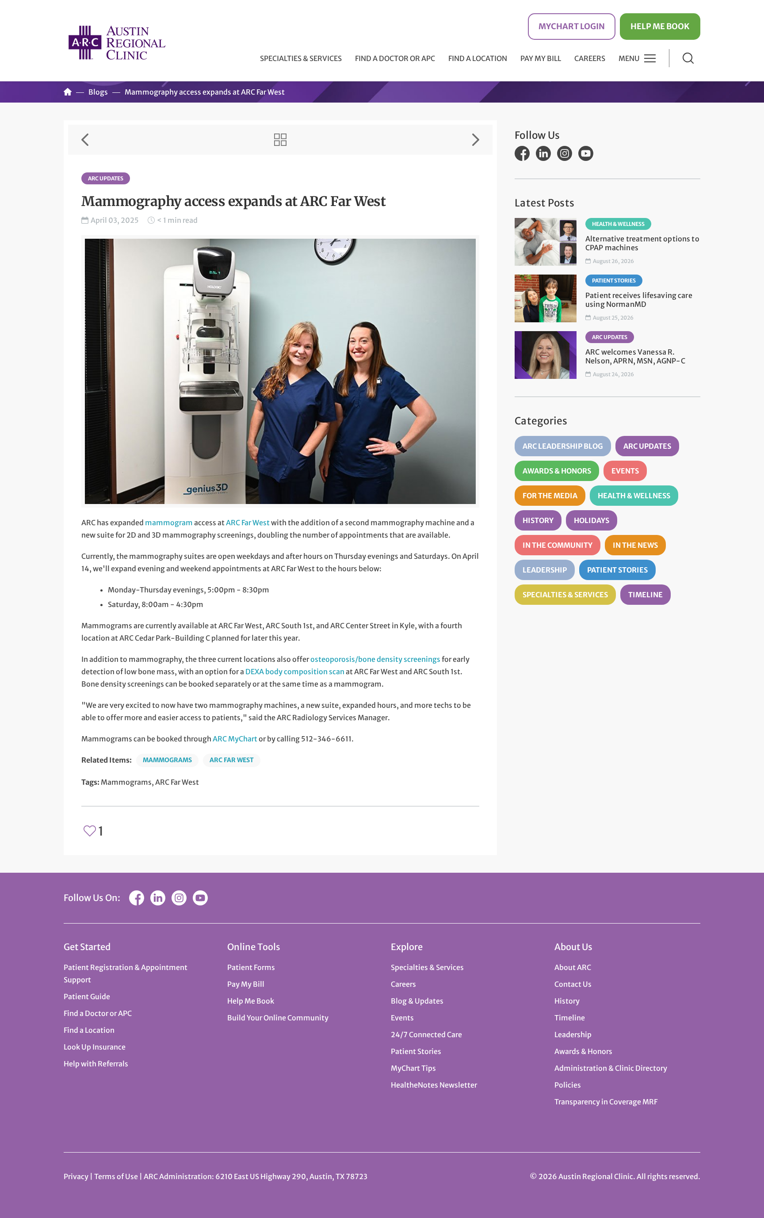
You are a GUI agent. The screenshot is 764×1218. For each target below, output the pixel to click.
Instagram (564, 153)
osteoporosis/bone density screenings (375, 659)
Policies (567, 1085)
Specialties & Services (565, 594)
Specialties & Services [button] (301, 58)
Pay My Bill (540, 58)
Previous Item (84, 140)
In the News (635, 545)
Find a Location (477, 58)
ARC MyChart (235, 738)
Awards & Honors (557, 470)
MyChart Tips (413, 1068)
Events (625, 470)
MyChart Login (572, 26)
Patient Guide (87, 996)
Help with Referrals (96, 1063)
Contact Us (573, 984)
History (538, 520)
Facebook (522, 153)
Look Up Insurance (95, 1046)
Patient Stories (614, 280)
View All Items (280, 140)
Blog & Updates (417, 1001)
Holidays (591, 520)
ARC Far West (248, 522)
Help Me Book (660, 26)
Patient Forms (251, 967)
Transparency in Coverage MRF (605, 1101)
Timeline (645, 594)
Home (68, 92)
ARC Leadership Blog (563, 446)
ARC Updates (105, 178)
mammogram (169, 522)
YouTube (585, 153)
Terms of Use (116, 1176)
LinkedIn (543, 153)
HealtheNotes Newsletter (434, 1085)
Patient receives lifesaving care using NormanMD (638, 300)
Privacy (76, 1176)
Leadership (545, 569)
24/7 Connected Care (426, 1034)
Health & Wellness (618, 224)
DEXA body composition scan (294, 671)
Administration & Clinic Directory (610, 1068)
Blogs (98, 92)
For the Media (550, 495)
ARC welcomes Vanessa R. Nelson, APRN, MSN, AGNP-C (635, 356)
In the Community (557, 545)
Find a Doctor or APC (395, 58)
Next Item (475, 140)
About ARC (572, 967)
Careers (589, 58)
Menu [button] (629, 58)
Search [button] (688, 58)
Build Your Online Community (278, 1017)
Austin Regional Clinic (117, 42)
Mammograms (167, 760)
